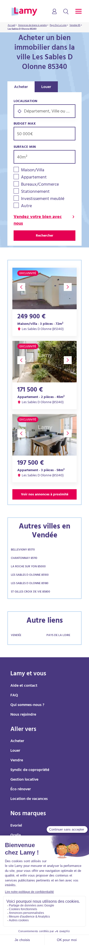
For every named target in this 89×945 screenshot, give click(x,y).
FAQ (14, 695)
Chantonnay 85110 (24, 558)
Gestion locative (24, 780)
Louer (46, 87)
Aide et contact (23, 686)
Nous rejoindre (23, 715)
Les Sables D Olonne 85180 (29, 583)
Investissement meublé (42, 199)
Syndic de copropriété (29, 770)
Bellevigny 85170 (23, 550)
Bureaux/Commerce (40, 185)
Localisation (25, 101)
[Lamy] (24, 11)
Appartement (34, 178)
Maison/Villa (32, 170)
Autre (26, 206)
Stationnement (35, 192)
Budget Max (25, 124)
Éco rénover (20, 789)
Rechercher (44, 236)
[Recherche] (66, 11)
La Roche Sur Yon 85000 (28, 567)
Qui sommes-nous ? (27, 705)
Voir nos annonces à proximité (44, 494)
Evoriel (16, 826)
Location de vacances (29, 799)
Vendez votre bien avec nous (38, 220)
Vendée (16, 635)
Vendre (16, 760)
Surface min (25, 147)
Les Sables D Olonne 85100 (30, 575)
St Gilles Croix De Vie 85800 (30, 592)
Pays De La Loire (58, 635)
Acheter (21, 87)
